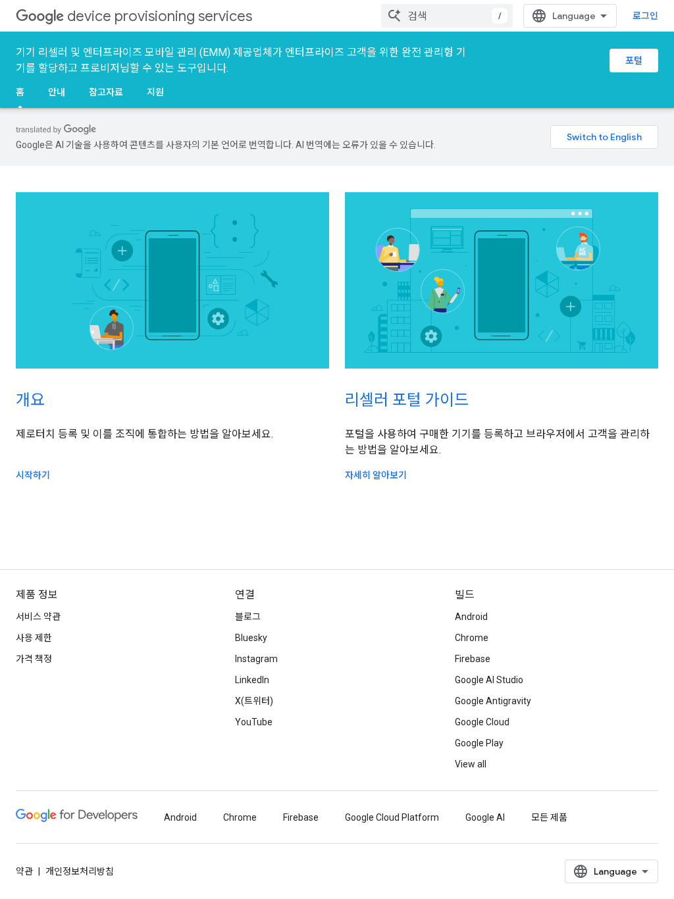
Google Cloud (482, 722)
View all (470, 764)
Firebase (472, 659)
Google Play (479, 743)
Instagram (256, 659)
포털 (633, 60)
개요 (30, 400)
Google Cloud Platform (392, 817)
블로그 (248, 616)
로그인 (645, 16)
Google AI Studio (489, 680)
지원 (155, 92)
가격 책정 (34, 659)
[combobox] (447, 16)
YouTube (253, 722)
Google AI (485, 817)
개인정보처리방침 (79, 871)
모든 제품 (549, 817)
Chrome (471, 637)
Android (471, 616)
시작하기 (33, 475)
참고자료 (106, 92)
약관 (24, 871)
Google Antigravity (493, 701)
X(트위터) (254, 701)
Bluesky (251, 637)
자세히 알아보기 (376, 475)
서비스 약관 (38, 616)
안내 (56, 92)
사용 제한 (34, 637)
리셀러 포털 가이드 (407, 400)
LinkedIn (252, 680)
